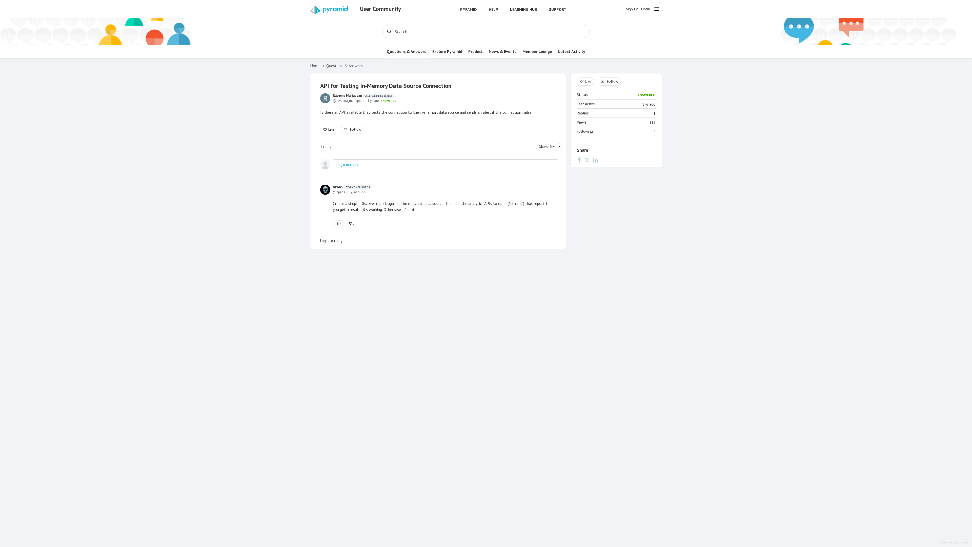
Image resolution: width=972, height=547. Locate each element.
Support (557, 9)
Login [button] (645, 9)
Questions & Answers (406, 51)
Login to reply (347, 164)
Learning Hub (523, 9)
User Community (380, 8)
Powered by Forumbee (954, 542)
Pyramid (468, 9)
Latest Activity (571, 51)
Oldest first (547, 146)
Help (493, 9)
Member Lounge (537, 51)
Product (475, 51)
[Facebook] (579, 160)
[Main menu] (656, 8)
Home (315, 65)
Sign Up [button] (632, 9)
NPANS (351, 187)
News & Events (502, 51)
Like (331, 129)
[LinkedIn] (596, 160)
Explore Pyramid (447, 51)
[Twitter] (587, 160)
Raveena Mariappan (363, 95)
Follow (355, 129)
